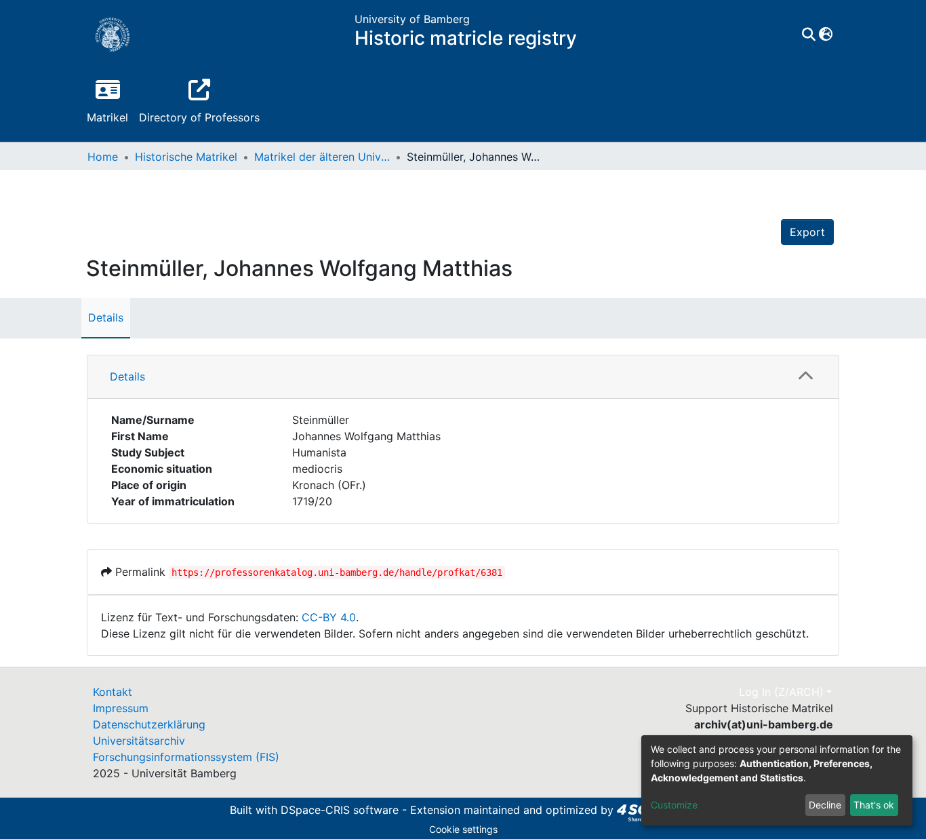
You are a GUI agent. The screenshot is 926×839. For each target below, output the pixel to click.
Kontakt (112, 692)
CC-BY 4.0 (329, 617)
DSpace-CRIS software (340, 810)
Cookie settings (463, 829)
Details (105, 317)
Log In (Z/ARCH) (781, 692)
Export (807, 232)
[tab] (463, 377)
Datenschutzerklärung (149, 724)
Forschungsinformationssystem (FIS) (186, 757)
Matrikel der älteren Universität (322, 156)
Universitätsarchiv (139, 740)
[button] (825, 34)
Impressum (120, 708)
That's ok (873, 805)
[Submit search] (808, 34)
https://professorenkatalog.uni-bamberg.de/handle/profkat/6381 (337, 572)
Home (102, 156)
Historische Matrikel (186, 156)
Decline (825, 805)
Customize (674, 805)
